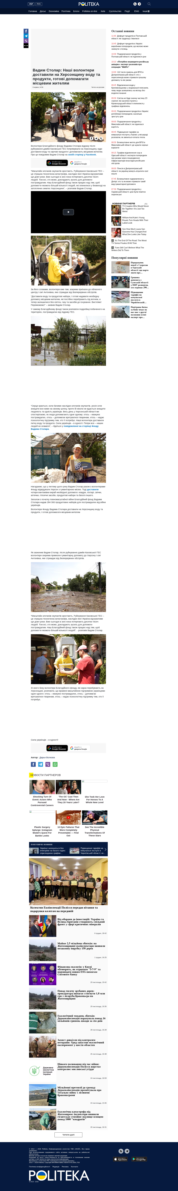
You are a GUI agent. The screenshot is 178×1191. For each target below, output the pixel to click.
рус (39, 4)
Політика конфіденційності (39, 1167)
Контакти (74, 1167)
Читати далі (68, 1135)
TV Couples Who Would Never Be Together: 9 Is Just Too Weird (135, 208)
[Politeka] (89, 4)
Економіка (54, 11)
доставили (93, 489)
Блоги (76, 11)
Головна (32, 11)
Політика (65, 11)
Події (127, 11)
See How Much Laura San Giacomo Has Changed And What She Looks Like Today (134, 231)
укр (31, 4)
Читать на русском (97, 87)
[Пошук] (149, 4)
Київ (103, 11)
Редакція (55, 1167)
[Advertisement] (68, 49)
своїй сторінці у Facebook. (82, 154)
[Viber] (26, 40)
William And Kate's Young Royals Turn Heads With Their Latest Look (135, 220)
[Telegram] (139, 4)
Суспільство (115, 11)
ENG (136, 11)
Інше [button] (145, 11)
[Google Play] (139, 1159)
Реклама (65, 1167)
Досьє (43, 11)
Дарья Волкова (47, 757)
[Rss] (135, 4)
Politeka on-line (89, 11)
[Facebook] (26, 31)
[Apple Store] (120, 1159)
